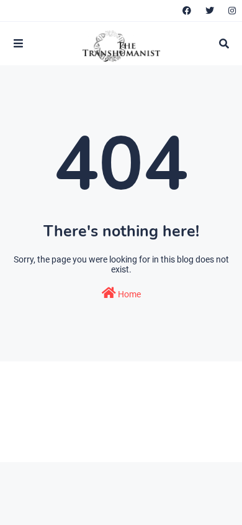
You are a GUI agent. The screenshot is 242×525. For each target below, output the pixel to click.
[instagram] (230, 10)
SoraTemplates (96, 432)
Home (128, 294)
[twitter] (209, 10)
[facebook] (186, 10)
